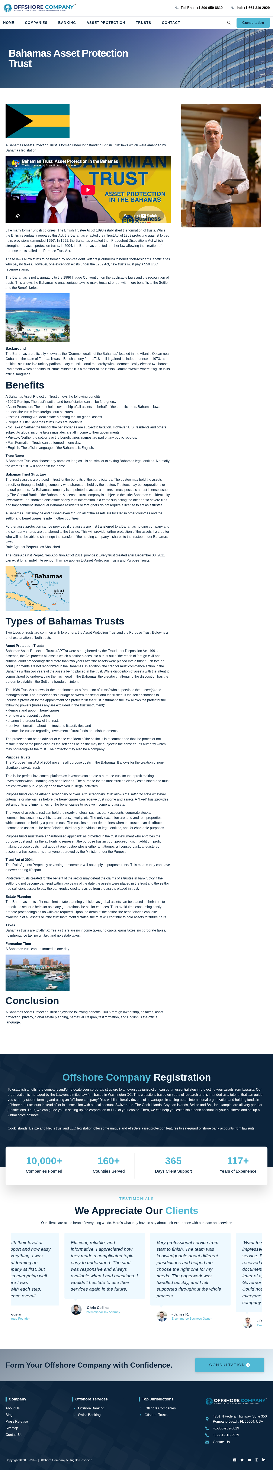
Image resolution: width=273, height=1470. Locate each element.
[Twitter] (242, 1460)
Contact (171, 23)
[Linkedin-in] (264, 1460)
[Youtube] (249, 1460)
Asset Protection (106, 23)
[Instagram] (256, 1460)
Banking (67, 23)
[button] (229, 23)
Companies (36, 23)
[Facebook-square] (235, 1460)
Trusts (143, 23)
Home (8, 23)
